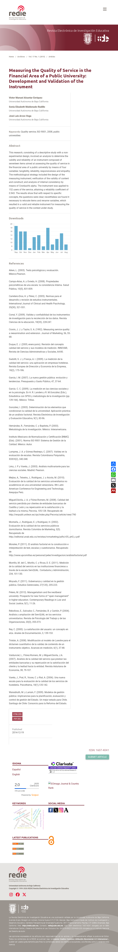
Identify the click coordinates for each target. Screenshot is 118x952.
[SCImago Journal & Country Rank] (66, 785)
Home (11, 57)
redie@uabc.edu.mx (55, 926)
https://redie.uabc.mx (30, 926)
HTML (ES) (17, 714)
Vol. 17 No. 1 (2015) (37, 57)
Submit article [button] (97, 756)
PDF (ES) (17, 719)
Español (16, 769)
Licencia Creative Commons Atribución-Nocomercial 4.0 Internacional (80, 939)
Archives (21, 57)
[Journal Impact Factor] (62, 767)
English (16, 774)
